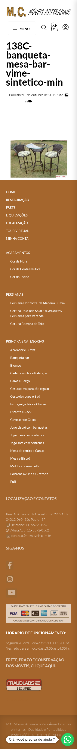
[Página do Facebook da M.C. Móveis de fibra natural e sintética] (9, 565)
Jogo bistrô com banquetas (29, 427)
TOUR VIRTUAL (17, 231)
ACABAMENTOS (18, 253)
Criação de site (17, 699)
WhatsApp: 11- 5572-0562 (29, 530)
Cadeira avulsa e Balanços (28, 373)
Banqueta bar (19, 358)
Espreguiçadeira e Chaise (28, 404)
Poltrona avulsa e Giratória (29, 474)
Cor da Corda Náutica (25, 269)
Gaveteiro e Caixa (23, 420)
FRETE (11, 207)
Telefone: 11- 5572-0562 (29, 525)
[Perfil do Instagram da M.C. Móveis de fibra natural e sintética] (9, 578)
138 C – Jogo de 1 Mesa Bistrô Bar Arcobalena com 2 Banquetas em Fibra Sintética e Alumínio (38, 107)
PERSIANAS (14, 294)
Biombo (15, 365)
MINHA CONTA (17, 238)
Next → (65, 124)
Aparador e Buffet (23, 350)
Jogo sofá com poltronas (27, 443)
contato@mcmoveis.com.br (31, 535)
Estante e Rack (20, 412)
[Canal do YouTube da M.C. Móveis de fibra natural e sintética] (11, 592)
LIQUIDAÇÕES (17, 215)
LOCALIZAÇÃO (17, 223)
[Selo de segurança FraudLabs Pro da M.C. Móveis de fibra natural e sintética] (24, 684)
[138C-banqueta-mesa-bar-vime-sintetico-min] (38, 158)
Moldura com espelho (25, 466)
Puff (13, 481)
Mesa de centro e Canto (27, 450)
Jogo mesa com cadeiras (27, 435)
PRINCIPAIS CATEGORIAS (25, 341)
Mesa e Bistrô (20, 458)
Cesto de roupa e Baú (25, 396)
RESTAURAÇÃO (17, 200)
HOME (11, 192)
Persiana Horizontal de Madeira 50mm (37, 303)
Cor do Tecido (19, 277)
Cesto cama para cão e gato (29, 389)
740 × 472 (17, 101)
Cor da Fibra (18, 261)
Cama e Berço (20, 381)
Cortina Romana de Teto (27, 324)
